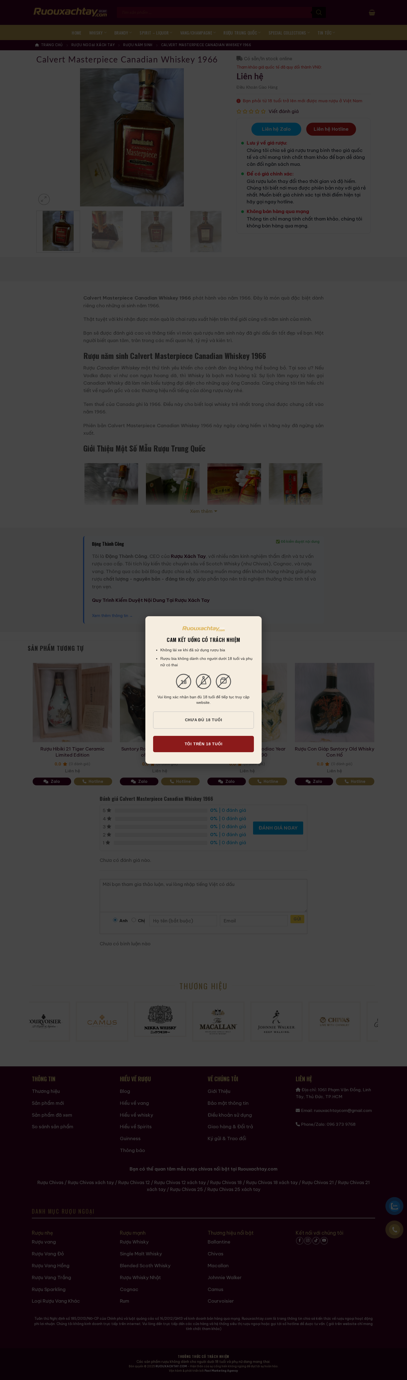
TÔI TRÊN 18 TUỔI (204, 744)
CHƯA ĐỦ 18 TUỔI (203, 720)
